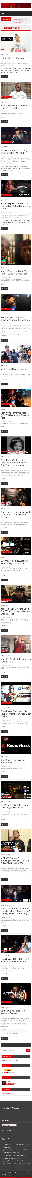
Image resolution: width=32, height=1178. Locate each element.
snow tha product (14, 920)
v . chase (12, 870)
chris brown (18, 214)
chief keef (15, 868)
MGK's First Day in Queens (14, 376)
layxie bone (24, 161)
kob (6, 1021)
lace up (23, 374)
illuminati (15, 570)
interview (9, 1020)
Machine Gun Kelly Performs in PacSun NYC (16, 660)
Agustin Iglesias (5, 279)
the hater (20, 328)
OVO (6, 475)
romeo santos (13, 1025)
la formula (10, 1021)
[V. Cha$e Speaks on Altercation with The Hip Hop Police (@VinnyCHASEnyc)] (16, 840)
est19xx (6, 374)
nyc (21, 376)
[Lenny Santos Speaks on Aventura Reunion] (16, 993)
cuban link (14, 968)
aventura (21, 1018)
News (2, 49)
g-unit (10, 570)
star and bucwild (17, 327)
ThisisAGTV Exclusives (6, 97)
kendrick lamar (4, 217)
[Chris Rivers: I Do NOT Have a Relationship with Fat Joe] (16, 944)
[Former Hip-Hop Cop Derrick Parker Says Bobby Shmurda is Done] (16, 188)
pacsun (2, 668)
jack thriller (10, 113)
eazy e (2, 161)
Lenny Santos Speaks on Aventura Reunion (13, 1012)
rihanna (13, 217)
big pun (6, 721)
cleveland (28, 160)
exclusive (6, 161)
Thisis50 (15, 113)
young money (21, 475)
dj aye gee (15, 919)
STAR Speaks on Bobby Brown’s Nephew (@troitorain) (15, 318)
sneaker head (8, 622)
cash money (7, 473)
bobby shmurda (11, 214)
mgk (10, 163)
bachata (26, 1018)
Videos (2, 262)
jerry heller (19, 161)
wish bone (25, 524)
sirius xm (4, 572)
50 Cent (4, 568)
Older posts (6, 1045)
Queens (24, 376)
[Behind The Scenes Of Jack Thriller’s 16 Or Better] (16, 90)
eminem (7, 570)
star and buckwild (9, 327)
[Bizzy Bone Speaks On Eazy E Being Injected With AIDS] (16, 135)
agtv (3, 158)
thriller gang (20, 113)
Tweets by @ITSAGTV (7, 1093)
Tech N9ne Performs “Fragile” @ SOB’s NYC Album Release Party (15, 415)
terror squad (9, 970)
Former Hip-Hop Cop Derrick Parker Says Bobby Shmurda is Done (15, 206)
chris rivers (14, 721)
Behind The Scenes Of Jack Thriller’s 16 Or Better (14, 106)
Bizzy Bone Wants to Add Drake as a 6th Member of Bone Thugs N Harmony (14, 462)
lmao (11, 280)
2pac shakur (5, 214)
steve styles (19, 1025)
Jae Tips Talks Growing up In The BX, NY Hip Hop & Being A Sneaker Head (15, 611)
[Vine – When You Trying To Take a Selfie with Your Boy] (16, 249)
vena (23, 1025)
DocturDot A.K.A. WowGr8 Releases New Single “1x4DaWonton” (19, 20)
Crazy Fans (7, 919)
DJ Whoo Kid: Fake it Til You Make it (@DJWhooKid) (14, 806)
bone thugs (11, 160)
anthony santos (15, 1018)
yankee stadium (4, 1026)
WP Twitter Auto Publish (10, 1177)
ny (14, 620)
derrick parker (24, 214)
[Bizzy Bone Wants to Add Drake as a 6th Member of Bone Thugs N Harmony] (16, 445)
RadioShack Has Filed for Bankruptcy (13, 761)
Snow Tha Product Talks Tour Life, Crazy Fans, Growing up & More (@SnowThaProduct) (15, 911)
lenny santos (26, 1021)
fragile (3, 423)
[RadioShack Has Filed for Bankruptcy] (16, 745)
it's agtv (24, 63)
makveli (9, 217)
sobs (14, 423)
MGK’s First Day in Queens (13, 369)
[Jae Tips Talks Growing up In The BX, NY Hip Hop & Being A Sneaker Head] (16, 593)
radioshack (16, 768)
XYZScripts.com (24, 1177)
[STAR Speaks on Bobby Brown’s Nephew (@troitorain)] (16, 302)
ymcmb (15, 475)
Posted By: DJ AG (6, 62)
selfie (18, 280)
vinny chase (25, 871)
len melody (21, 1021)
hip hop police (10, 215)
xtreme (26, 1025)
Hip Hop (5, 215)
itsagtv (27, 63)
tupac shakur (10, 475)
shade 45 (24, 814)
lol (16, 280)
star (26, 325)
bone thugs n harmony (20, 160)
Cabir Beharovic (13, 279)
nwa (13, 163)
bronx (10, 721)
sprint (21, 768)
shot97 (23, 325)
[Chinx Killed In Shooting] (16, 42)
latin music (15, 1021)
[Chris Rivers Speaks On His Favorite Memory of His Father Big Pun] (16, 693)
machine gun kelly (5, 163)
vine (21, 280)
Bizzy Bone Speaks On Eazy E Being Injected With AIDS (15, 151)
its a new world (14, 1020)
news (12, 768)
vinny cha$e (19, 871)
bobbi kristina (5, 325)
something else (19, 423)
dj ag (29, 214)
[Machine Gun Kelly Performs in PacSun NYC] (16, 644)
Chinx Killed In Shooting (12, 58)
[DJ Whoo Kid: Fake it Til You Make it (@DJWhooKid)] (16, 790)
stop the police (15, 328)
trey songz (17, 217)
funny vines (23, 279)
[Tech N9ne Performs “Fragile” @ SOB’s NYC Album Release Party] (16, 397)
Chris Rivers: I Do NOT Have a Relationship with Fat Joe (15, 960)
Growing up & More (22, 919)
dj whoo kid (11, 568)
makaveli (3, 475)
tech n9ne (25, 423)
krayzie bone (15, 524)
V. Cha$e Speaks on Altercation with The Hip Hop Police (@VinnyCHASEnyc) (15, 861)
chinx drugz (7, 63)
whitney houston (26, 328)
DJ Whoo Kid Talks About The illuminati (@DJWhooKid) (15, 562)
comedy (19, 279)
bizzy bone (9, 158)
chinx (3, 63)
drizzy (15, 473)
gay (28, 279)
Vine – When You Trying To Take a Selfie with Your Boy (14, 272)
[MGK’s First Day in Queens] (16, 354)
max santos (7, 1025)
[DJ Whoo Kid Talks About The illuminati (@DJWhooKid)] (16, 546)
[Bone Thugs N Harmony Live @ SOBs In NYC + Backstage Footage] (16, 497)
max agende (22, 1023)
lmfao (14, 280)
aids (5, 158)
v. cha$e (16, 870)
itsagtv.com (3, 65)
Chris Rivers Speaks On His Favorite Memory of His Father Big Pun (16, 714)
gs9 (1, 215)
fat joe (19, 723)
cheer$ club (4, 868)
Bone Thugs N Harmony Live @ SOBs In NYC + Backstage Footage (16, 514)
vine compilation (25, 280)
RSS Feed (7, 1131)
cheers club (10, 868)
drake (12, 473)
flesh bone (26, 522)
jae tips (22, 619)
